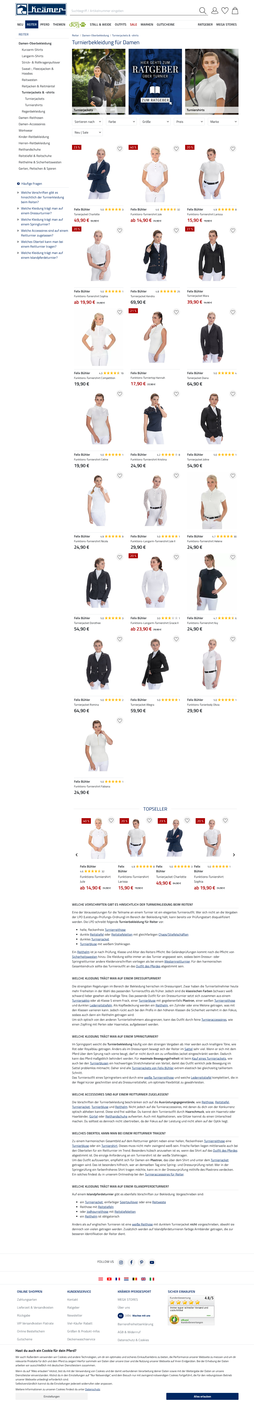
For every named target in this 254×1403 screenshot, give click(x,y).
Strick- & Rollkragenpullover (41, 62)
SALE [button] (133, 24)
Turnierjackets (34, 98)
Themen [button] (59, 24)
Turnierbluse (88, 944)
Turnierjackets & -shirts (38, 92)
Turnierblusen (99, 1063)
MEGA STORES (226, 24)
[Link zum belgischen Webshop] (136, 1278)
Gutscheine (24, 1339)
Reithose (208, 1102)
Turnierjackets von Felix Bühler (153, 1068)
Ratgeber (73, 1307)
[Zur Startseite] (41, 9)
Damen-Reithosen (31, 117)
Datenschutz (92, 1389)
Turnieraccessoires (213, 1019)
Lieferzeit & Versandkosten (35, 1307)
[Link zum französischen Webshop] (118, 1278)
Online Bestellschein (31, 1331)
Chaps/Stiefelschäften (174, 934)
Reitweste (159, 1202)
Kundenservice (79, 1291)
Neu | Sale (81, 132)
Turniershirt (109, 1145)
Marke (214, 121)
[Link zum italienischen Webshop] (153, 1278)
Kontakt (72, 1299)
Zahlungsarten (27, 1299)
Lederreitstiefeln (101, 1005)
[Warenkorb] (235, 10)
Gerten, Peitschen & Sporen (37, 168)
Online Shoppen (29, 1291)
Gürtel (93, 1116)
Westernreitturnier (177, 961)
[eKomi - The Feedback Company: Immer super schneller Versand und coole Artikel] (191, 1310)
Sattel (189, 1048)
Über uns (124, 1307)
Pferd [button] (44, 24)
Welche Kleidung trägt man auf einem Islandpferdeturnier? (42, 255)
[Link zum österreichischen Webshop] (101, 1278)
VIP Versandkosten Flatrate (35, 1323)
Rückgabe (23, 1315)
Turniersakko (80, 1000)
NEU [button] (20, 24)
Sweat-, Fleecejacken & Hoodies (38, 71)
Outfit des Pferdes (148, 966)
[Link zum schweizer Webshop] (110, 1278)
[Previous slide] (134, 720)
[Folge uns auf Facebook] (131, 1263)
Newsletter (74, 1315)
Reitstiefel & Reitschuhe (35, 155)
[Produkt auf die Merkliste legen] (119, 148)
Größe (146, 121)
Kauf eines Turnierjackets (209, 1058)
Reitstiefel (97, 934)
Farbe (112, 121)
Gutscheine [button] (166, 24)
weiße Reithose (142, 1224)
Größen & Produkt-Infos (83, 1331)
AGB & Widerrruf (129, 1332)
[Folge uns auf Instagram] (121, 1263)
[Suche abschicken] (203, 10)
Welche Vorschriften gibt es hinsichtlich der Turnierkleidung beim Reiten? (42, 197)
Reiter (24, 34)
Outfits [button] (120, 24)
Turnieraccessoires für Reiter (164, 1174)
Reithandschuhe (30, 149)
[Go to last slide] (77, 855)
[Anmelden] (214, 10)
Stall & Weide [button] (100, 24)
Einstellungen (52, 1396)
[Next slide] (177, 720)
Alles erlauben (202, 1396)
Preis (179, 121)
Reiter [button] (32, 24)
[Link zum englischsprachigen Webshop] (144, 1278)
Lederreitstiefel (201, 1077)
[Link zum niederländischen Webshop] (127, 1278)
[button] (77, 24)
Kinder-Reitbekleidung (34, 136)
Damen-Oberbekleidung (35, 43)
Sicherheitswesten (84, 956)
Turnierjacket (100, 939)
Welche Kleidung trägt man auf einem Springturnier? (42, 222)
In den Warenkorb (155, 730)
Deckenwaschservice (81, 1339)
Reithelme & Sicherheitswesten (40, 162)
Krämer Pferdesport (134, 1291)
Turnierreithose (115, 929)
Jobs (134, 1315)
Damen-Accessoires (32, 124)
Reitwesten (29, 79)
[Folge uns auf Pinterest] (142, 1263)
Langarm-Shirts (32, 56)
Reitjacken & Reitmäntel (38, 86)
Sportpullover (129, 1202)
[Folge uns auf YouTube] (152, 1263)
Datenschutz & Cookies (133, 1340)
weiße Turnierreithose (159, 1077)
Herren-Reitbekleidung (34, 143)
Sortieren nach (85, 121)
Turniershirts (33, 105)
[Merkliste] (224, 10)
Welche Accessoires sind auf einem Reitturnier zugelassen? (44, 233)
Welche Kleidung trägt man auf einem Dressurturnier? (42, 210)
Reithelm (83, 951)
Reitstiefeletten (122, 934)
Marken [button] (147, 24)
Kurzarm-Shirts (32, 49)
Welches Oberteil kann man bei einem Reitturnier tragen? (42, 244)
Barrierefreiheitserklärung (135, 1324)
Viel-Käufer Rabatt (79, 1323)
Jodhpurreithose (97, 1211)
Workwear (26, 130)
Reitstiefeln (106, 1206)
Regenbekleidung (33, 111)
